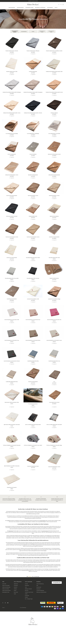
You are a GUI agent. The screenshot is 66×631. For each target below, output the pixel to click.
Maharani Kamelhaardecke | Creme (11, 174)
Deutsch (3, 607)
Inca (54, 381)
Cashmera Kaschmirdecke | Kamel (12, 236)
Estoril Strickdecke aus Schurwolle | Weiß (12, 319)
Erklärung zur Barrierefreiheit (41, 592)
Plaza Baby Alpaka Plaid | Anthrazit (33, 278)
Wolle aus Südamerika (6, 587)
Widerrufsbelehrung (40, 583)
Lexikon (26, 593)
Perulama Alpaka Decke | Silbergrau (33, 50)
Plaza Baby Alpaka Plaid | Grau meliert (12, 278)
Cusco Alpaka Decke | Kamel (54, 402)
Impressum (38, 588)
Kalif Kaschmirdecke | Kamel (33, 195)
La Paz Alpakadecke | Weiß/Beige (33, 133)
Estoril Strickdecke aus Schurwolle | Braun (33, 340)
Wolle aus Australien (6, 585)
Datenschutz (38, 587)
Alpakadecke (11, 530)
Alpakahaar (16, 583)
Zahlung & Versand (28, 588)
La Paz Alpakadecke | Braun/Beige (12, 133)
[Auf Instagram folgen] (5, 602)
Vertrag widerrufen (57, 582)
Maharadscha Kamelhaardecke (54, 174)
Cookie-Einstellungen (40, 590)
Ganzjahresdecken (20, 7)
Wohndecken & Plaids (29, 7)
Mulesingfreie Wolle (5, 592)
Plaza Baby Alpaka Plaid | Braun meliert (33, 257)
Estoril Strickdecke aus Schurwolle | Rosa (33, 319)
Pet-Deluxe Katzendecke (33, 403)
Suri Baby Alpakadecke (33, 71)
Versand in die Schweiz (29, 592)
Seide (15, 593)
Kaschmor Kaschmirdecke (33, 381)
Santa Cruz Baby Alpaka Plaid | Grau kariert (54, 424)
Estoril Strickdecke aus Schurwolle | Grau (12, 340)
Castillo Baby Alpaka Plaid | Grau (54, 361)
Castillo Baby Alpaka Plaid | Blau (33, 361)
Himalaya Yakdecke (54, 112)
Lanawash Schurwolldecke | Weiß (33, 298)
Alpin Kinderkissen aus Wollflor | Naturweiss (11, 465)
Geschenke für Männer (14, 10)
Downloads (27, 595)
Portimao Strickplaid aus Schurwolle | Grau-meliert (33, 445)
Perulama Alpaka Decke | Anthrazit (12, 50)
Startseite (3, 10)
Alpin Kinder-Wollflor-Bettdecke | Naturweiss (12, 424)
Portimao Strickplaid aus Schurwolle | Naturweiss (11, 445)
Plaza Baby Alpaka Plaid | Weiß (54, 257)
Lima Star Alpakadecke (12, 154)
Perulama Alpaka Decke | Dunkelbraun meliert (54, 50)
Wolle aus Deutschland (6, 590)
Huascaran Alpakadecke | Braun (33, 466)
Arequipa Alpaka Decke (33, 216)
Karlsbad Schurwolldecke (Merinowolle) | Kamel (54, 92)
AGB (37, 585)
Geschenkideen (50, 7)
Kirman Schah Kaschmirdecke (11, 195)
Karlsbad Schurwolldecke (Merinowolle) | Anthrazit (33, 112)
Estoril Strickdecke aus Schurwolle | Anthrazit (12, 361)
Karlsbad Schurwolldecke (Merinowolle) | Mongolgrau (33, 92)
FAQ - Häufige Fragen (29, 598)
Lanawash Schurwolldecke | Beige (54, 298)
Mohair (15, 590)
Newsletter (27, 585)
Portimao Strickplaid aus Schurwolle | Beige (54, 445)
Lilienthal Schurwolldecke (54, 216)
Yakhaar (15, 588)
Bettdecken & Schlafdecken (40, 7)
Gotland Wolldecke (33, 154)
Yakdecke (8, 520)
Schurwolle (4, 583)
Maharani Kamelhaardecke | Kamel (54, 154)
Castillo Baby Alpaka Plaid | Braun (12, 381)
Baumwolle (16, 592)
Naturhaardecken (12, 7)
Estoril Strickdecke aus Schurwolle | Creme (54, 340)
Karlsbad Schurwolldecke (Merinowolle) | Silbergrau (12, 92)
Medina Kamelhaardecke (54, 278)
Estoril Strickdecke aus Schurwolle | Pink (54, 319)
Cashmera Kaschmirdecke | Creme (33, 236)
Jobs (26, 587)
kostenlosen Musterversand (27, 570)
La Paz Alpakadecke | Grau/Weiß (54, 133)
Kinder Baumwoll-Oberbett (12, 487)
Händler (26, 597)
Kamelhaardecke (45, 530)
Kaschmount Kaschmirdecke (12, 257)
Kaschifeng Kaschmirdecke (12, 298)
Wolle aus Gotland (5, 588)
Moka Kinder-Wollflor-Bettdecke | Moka (12, 402)
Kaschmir (15, 587)
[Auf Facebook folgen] (2, 602)
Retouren (26, 590)
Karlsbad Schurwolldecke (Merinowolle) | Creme (11, 112)
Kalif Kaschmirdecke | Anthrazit (11, 216)
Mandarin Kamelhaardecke (33, 174)
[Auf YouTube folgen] (7, 602)
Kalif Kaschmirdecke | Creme (54, 195)
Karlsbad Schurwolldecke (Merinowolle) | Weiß (54, 71)
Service (56, 7)
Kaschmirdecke (42, 520)
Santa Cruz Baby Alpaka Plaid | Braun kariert (33, 424)
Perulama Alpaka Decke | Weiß (11, 71)
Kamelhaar (16, 585)
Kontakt (26, 583)
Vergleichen (12, 53)
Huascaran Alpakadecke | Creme (54, 466)
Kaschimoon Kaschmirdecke (54, 236)
